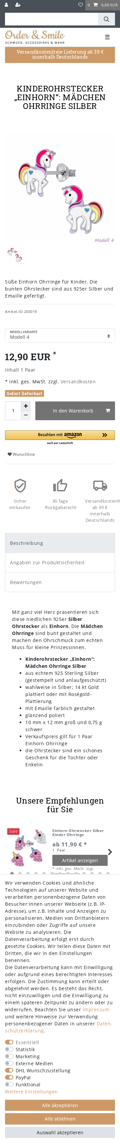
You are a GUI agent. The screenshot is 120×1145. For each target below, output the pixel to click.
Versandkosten (77, 381)
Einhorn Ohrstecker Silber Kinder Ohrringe (78, 833)
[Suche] (106, 19)
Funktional (28, 1084)
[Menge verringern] (25, 415)
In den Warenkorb (73, 410)
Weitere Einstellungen (31, 1091)
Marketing (28, 1056)
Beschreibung (26, 543)
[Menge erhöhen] (25, 406)
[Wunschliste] (81, 5)
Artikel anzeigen (80, 860)
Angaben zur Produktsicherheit (47, 562)
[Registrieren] (18, 5)
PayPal (23, 1077)
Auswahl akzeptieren (60, 1132)
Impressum (96, 1009)
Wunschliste (23, 454)
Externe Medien (34, 1063)
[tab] (60, 543)
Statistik (25, 1049)
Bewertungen (26, 582)
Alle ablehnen (60, 1119)
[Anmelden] (7, 5)
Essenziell (27, 1042)
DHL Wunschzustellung (43, 1070)
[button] (60, 437)
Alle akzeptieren (60, 1105)
